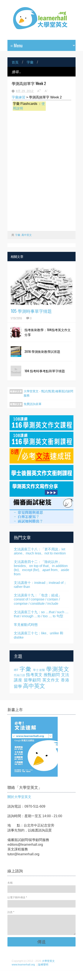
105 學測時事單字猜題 (31, 311)
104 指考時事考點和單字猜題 (44, 370)
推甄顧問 (52, 674)
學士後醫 (39, 670)
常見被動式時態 (26, 624)
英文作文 (51, 680)
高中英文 (26, 235)
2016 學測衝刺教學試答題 (42, 351)
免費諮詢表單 (33, 404)
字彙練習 (18, 97)
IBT (16, 670)
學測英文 (57, 669)
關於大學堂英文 (19, 797)
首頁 (15, 62)
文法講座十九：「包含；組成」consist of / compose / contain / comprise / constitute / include (38, 599)
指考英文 (34, 674)
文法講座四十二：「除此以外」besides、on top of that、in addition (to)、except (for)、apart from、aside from (41, 568)
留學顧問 (32, 680)
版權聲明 (43, 964)
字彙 (30, 62)
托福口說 (19, 675)
